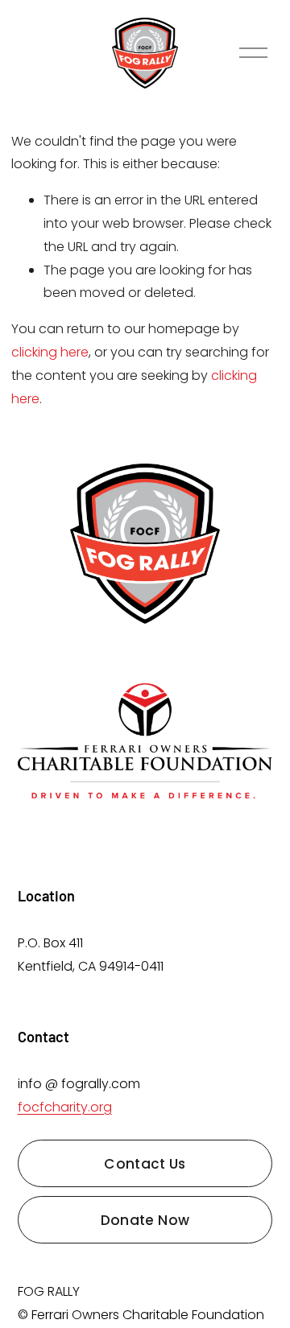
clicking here (50, 352)
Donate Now (145, 1220)
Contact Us (144, 1163)
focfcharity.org (65, 1107)
